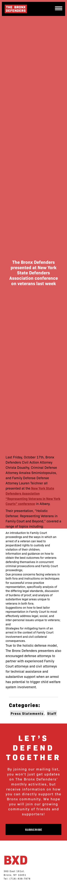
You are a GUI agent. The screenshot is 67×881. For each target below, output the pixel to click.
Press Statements (27, 713)
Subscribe (33, 829)
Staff (51, 713)
